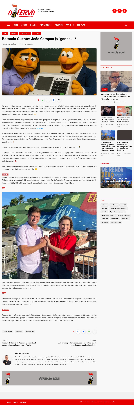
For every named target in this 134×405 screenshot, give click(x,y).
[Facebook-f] (124, 11)
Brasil (33, 25)
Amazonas (125, 218)
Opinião (13, 33)
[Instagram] (114, 11)
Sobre (16, 402)
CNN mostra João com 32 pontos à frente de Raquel (123, 120)
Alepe (122, 212)
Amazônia (105, 222)
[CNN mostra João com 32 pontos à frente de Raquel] (124, 111)
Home (15, 25)
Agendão (104, 208)
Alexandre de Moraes (108, 215)
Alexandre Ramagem (124, 215)
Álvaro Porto (115, 218)
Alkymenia (105, 218)
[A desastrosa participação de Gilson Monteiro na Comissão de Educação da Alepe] (116, 81)
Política (59, 25)
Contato (81, 25)
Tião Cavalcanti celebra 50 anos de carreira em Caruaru (108, 120)
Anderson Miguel (116, 222)
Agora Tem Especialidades (118, 208)
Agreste (104, 212)
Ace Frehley (114, 205)
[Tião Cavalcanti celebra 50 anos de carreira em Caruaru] (108, 111)
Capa (5, 33)
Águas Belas (113, 212)
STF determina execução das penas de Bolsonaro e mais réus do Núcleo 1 (124, 146)
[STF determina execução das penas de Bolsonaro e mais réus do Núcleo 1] (124, 135)
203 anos (104, 205)
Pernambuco (46, 25)
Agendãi (123, 205)
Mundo (24, 25)
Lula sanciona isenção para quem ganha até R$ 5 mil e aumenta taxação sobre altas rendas (108, 146)
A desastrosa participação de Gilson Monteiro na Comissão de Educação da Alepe (115, 96)
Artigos (70, 25)
